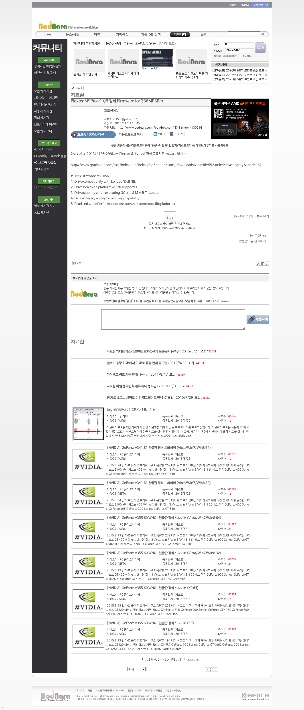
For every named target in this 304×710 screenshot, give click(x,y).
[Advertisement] (178, 20)
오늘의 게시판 (43, 91)
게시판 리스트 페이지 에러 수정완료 (123, 75)
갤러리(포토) (167, 43)
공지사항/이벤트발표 (48, 66)
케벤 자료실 (41, 169)
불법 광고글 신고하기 (252, 241)
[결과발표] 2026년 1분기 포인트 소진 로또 (239, 75)
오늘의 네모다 (43, 131)
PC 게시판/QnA (45, 104)
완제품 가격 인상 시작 (87, 74)
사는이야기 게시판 (46, 98)
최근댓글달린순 (145, 43)
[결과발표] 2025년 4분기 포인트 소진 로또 (239, 79)
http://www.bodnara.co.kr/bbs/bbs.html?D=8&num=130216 (160, 127)
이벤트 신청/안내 (45, 73)
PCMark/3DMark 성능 (50, 156)
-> (45, 163)
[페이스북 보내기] (176, 134)
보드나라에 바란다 (46, 124)
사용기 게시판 (43, 111)
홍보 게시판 (41, 212)
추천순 (128, 43)
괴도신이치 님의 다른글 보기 (250, 216)
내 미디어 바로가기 (46, 188)
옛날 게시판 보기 (45, 206)
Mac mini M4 (150, 68)
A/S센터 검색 (43, 149)
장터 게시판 (41, 118)
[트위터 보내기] (159, 134)
